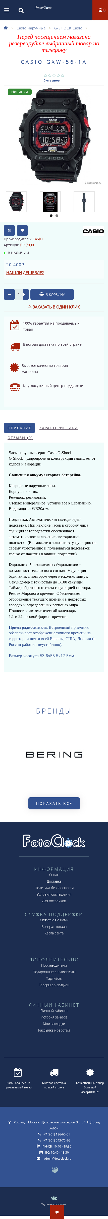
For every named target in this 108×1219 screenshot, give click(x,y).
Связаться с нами (54, 920)
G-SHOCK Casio (68, 28)
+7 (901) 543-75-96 (56, 1140)
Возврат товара (54, 926)
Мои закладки (54, 1023)
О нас (54, 874)
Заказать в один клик (56, 307)
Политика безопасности (54, 887)
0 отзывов (52, 80)
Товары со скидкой (54, 984)
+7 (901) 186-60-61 (56, 1134)
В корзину (55, 294)
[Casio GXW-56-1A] (16, 201)
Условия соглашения (54, 894)
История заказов (54, 1017)
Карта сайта (54, 933)
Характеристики (58, 427)
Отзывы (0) (20, 437)
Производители (54, 965)
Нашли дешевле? (25, 273)
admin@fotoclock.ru (57, 1158)
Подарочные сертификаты (54, 971)
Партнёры (54, 978)
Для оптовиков (54, 900)
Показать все (54, 803)
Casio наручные (31, 28)
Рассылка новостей (54, 1030)
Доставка (54, 881)
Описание (19, 427)
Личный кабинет (54, 1010)
